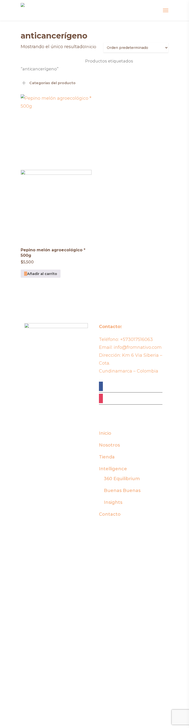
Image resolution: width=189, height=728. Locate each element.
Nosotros (109, 445)
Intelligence (113, 469)
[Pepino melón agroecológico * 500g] (56, 167)
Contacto (110, 514)
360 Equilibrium (122, 478)
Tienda (107, 457)
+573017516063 (136, 339)
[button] (41, 274)
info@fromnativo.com (138, 347)
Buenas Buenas (122, 490)
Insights (113, 502)
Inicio (90, 46)
